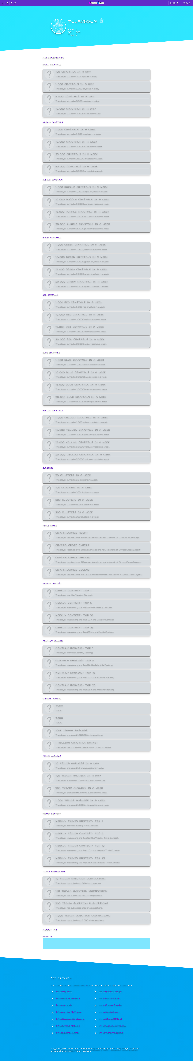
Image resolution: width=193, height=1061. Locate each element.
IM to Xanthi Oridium (109, 1012)
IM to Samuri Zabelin (109, 998)
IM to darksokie (64, 1005)
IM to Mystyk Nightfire (68, 1026)
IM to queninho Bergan (110, 991)
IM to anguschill (64, 991)
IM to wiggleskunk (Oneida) (112, 1026)
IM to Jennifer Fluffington (69, 1012)
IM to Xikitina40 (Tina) (110, 1019)
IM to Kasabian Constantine (70, 1019)
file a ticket (85, 985)
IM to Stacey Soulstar (110, 1005)
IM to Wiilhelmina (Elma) (111, 1032)
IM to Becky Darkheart (68, 998)
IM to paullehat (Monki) (67, 1032)
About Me (48, 936)
